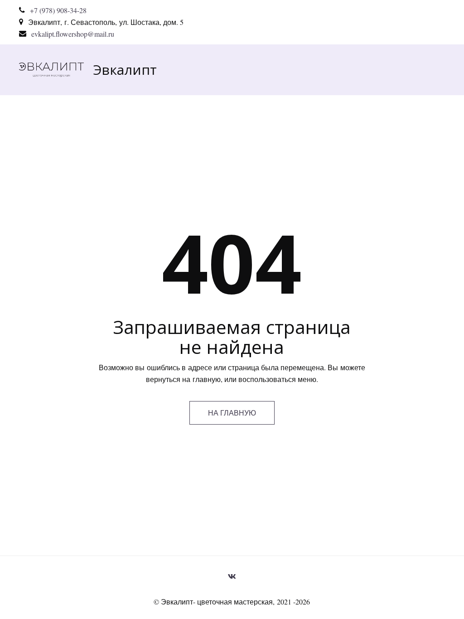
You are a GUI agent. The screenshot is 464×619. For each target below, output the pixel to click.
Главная (174, 69)
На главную (232, 412)
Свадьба (288, 69)
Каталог (231, 69)
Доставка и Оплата (364, 69)
